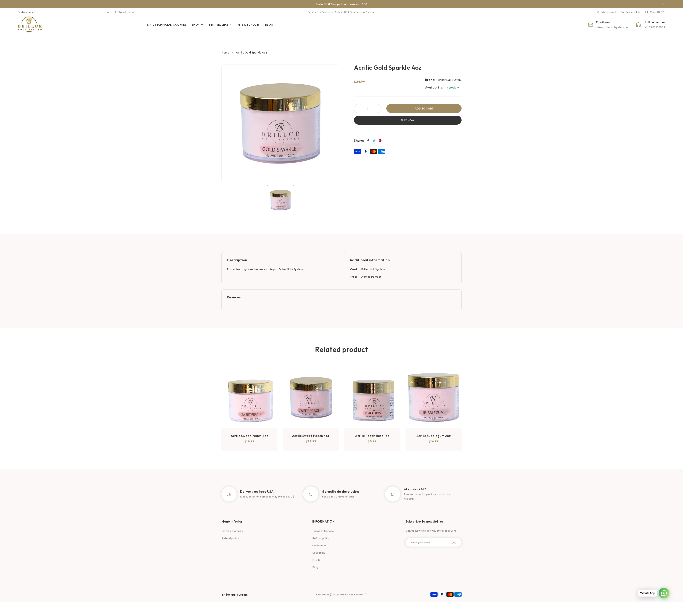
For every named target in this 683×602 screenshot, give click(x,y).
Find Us (317, 560)
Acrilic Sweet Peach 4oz (249, 436)
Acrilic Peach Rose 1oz (311, 436)
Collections (319, 545)
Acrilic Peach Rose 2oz (433, 436)
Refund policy (230, 538)
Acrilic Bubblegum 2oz (372, 436)
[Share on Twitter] (374, 140)
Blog (315, 567)
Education (318, 552)
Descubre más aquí (363, 12)
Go (454, 542)
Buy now (408, 120)
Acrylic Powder (371, 276)
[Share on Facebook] (368, 140)
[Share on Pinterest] (380, 140)
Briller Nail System (373, 269)
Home (225, 52)
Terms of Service (232, 531)
